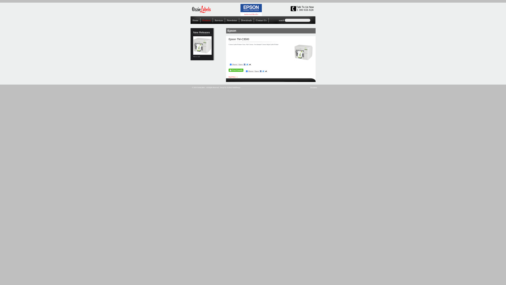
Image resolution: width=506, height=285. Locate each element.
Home (195, 20)
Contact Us (261, 20)
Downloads (246, 20)
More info (196, 56)
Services (219, 20)
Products (206, 20)
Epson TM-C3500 (239, 39)
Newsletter (232, 20)
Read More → (233, 77)
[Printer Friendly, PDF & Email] (236, 71)
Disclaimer (313, 87)
